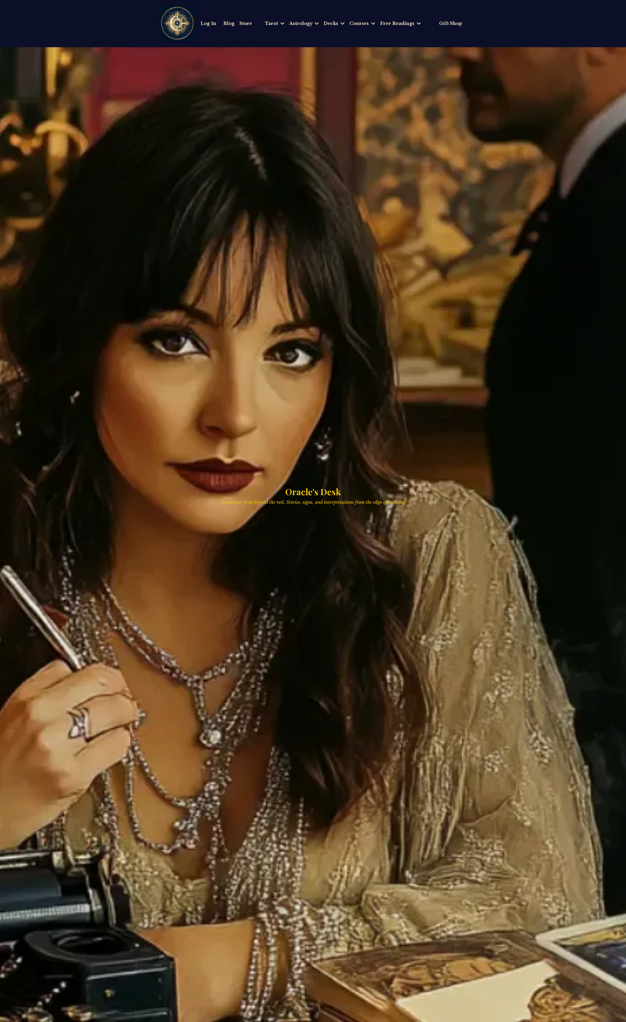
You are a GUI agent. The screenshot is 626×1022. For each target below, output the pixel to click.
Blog (229, 23)
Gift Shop (450, 23)
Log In (208, 23)
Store (245, 23)
